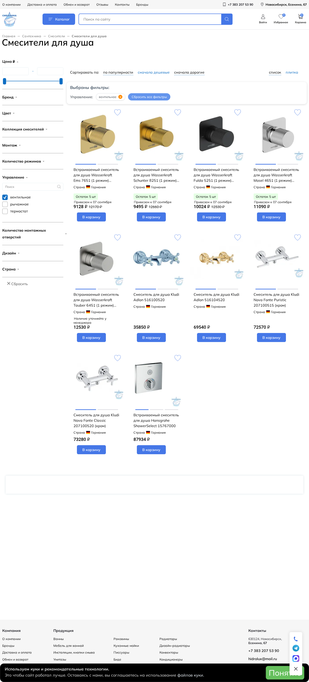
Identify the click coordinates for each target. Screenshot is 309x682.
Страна (9, 269)
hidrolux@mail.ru (262, 658)
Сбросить (19, 284)
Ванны (58, 639)
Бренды (142, 4)
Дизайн (9, 253)
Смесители (56, 36)
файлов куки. (190, 675)
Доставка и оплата (42, 4)
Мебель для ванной (68, 646)
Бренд (8, 97)
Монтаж (9, 145)
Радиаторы (168, 639)
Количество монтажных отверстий (24, 233)
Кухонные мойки (126, 646)
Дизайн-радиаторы (174, 646)
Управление (13, 177)
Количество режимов (21, 161)
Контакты (122, 4)
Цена (8, 61)
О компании (11, 4)
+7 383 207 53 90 (263, 650)
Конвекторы (168, 652)
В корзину (91, 217)
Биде (117, 659)
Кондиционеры (171, 659)
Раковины (121, 639)
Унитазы (59, 659)
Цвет (6, 113)
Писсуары (121, 652)
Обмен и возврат (77, 4)
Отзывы (102, 4)
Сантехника (31, 36)
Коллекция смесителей (23, 129)
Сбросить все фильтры (149, 97)
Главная (8, 36)
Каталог (62, 19)
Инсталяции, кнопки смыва (74, 652)
